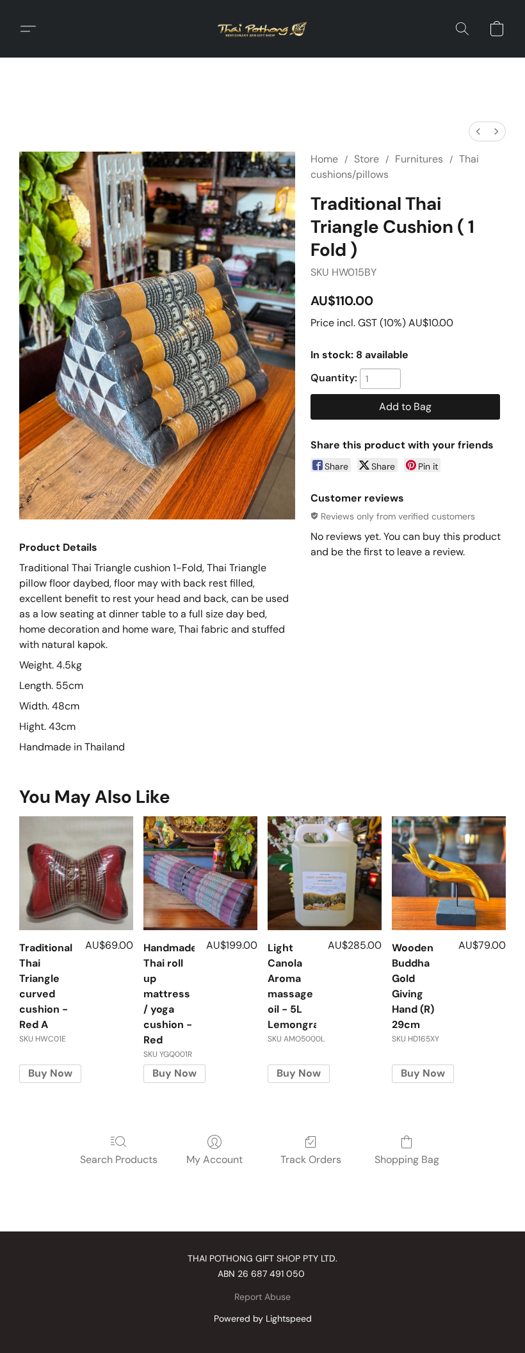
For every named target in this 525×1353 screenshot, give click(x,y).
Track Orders (310, 1159)
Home (324, 159)
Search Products (119, 1159)
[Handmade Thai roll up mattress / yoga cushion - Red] (200, 873)
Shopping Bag (407, 1159)
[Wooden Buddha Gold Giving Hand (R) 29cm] (449, 873)
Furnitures (419, 159)
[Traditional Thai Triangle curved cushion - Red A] (76, 873)
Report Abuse (262, 1296)
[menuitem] (478, 131)
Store (366, 159)
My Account (214, 1159)
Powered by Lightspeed (263, 1318)
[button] (262, 28)
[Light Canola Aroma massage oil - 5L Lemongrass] (325, 873)
